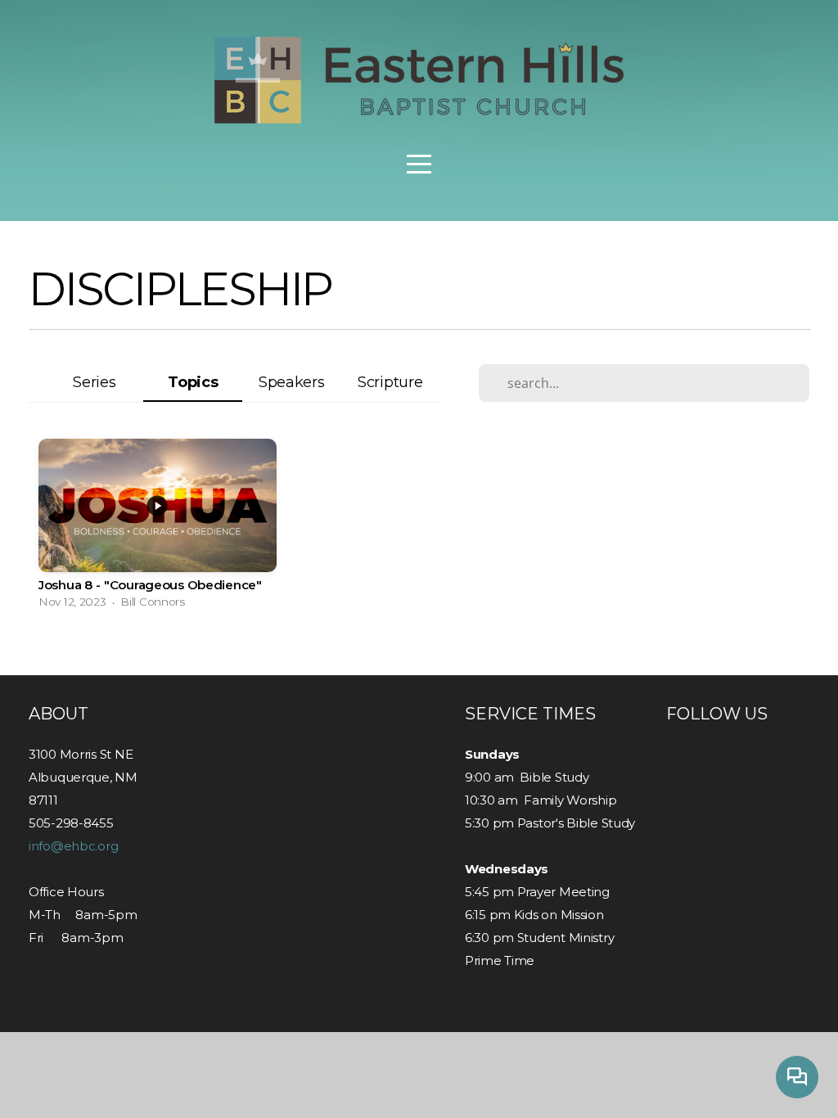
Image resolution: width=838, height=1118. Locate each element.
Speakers (292, 381)
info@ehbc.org (73, 846)
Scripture (390, 381)
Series (94, 381)
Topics (193, 381)
